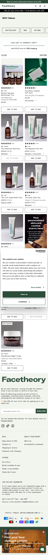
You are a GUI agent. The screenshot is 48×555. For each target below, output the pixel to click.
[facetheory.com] (8, 6)
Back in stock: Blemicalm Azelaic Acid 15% (24, 1)
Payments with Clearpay (11, 451)
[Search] (35, 6)
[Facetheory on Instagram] (3, 426)
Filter (4, 55)
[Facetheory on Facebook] (13, 426)
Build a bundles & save (11, 465)
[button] (42, 549)
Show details (36, 287)
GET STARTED (24, 546)
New (25, 30)
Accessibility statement (33, 444)
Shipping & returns (9, 448)
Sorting (43, 55)
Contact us (6, 444)
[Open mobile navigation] (44, 6)
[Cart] (40, 6)
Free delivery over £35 (35, 10)
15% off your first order (14, 10)
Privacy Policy (7, 421)
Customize (23, 302)
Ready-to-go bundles (10, 469)
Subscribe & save (9, 472)
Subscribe (41, 411)
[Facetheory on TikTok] (8, 426)
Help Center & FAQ (9, 441)
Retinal (37, 30)
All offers (6, 462)
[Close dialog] (43, 532)
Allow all (24, 294)
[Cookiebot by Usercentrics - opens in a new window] (35, 251)
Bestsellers (10, 30)
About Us (27, 441)
